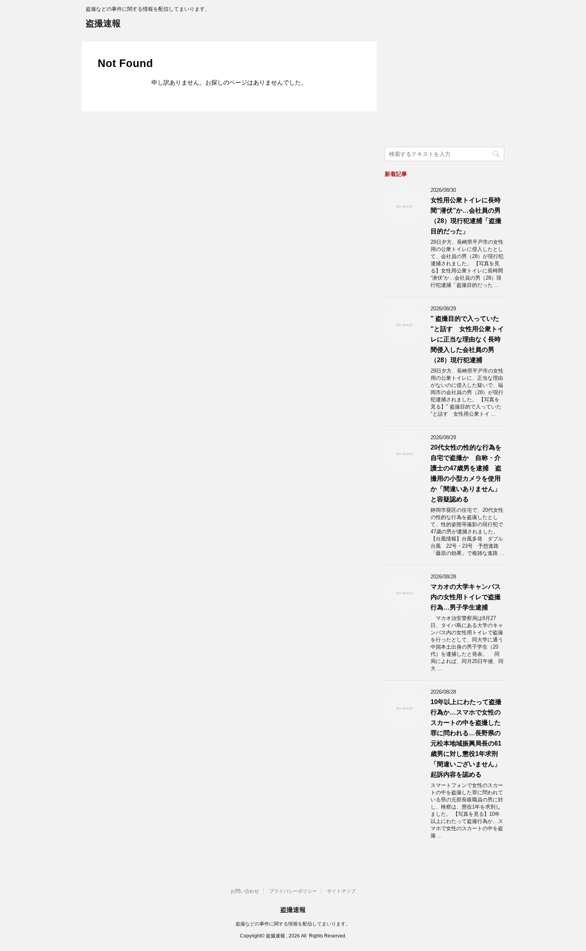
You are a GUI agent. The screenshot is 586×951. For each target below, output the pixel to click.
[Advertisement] (444, 91)
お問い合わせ (244, 891)
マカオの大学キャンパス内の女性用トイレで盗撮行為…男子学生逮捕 (466, 597)
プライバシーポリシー (293, 891)
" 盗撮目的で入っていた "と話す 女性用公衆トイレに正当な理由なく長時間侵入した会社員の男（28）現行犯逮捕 (467, 339)
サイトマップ (341, 891)
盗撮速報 (103, 23)
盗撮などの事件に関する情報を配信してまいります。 (293, 924)
